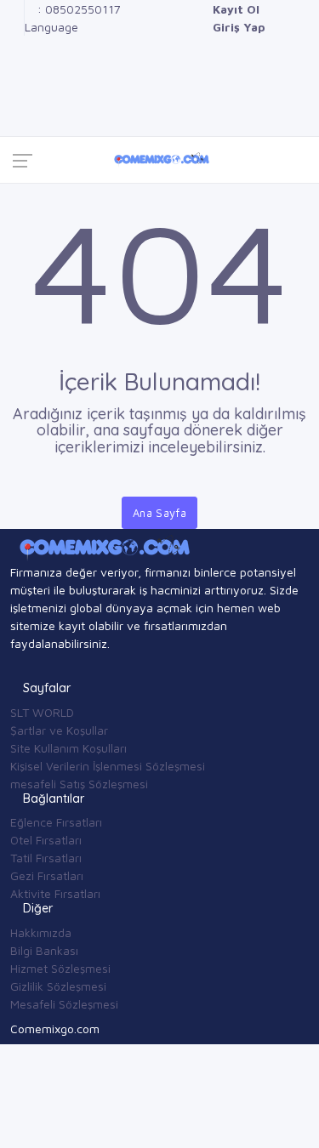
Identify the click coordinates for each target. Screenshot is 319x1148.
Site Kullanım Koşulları (68, 748)
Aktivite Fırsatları (55, 893)
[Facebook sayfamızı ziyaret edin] (15, 9)
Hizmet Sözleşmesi (60, 968)
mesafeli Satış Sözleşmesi (79, 783)
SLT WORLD (42, 712)
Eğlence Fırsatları (56, 822)
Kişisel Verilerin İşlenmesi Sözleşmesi (107, 766)
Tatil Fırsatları (46, 857)
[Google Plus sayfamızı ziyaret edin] (15, 27)
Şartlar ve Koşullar (59, 730)
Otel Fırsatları (46, 840)
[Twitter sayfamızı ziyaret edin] (15, 44)
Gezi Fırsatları (46, 875)
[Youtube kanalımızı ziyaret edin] (15, 80)
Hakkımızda (40, 932)
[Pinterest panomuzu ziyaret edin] (15, 116)
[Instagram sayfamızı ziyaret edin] (15, 98)
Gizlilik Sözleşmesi (58, 986)
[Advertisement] (159, 282)
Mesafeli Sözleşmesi (64, 1004)
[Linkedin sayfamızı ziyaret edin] (15, 62)
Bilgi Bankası (44, 950)
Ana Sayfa (160, 513)
